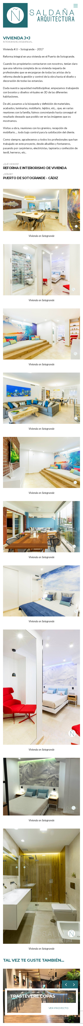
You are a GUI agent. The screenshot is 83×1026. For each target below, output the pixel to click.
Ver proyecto (58, 1008)
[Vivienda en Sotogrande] (41, 209)
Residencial (25, 41)
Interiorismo (10, 41)
